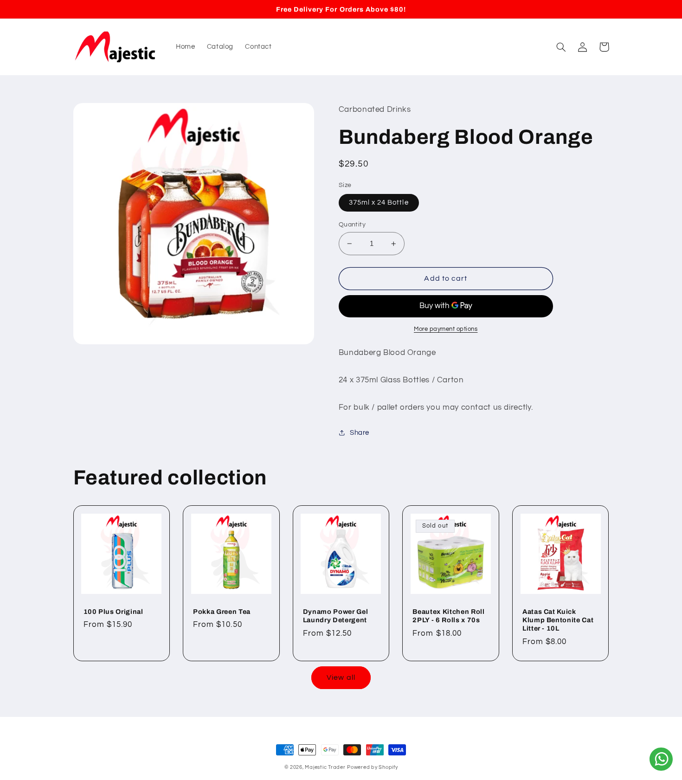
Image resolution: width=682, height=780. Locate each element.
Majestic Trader (325, 767)
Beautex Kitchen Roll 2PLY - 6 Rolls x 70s (448, 616)
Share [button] (359, 432)
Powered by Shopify (372, 767)
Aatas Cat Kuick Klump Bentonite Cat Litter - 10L (558, 620)
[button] (561, 47)
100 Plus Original (113, 611)
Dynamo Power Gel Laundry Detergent (335, 616)
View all (341, 677)
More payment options (446, 329)
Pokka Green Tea (222, 611)
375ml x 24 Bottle (379, 202)
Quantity (352, 224)
